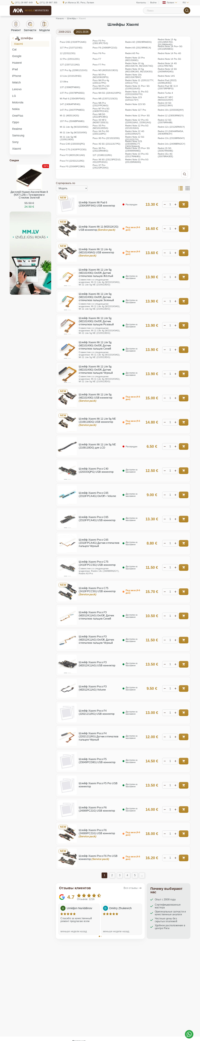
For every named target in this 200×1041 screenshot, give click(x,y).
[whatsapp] (189, 1034)
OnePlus (17, 115)
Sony (15, 142)
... (142, 875)
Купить (183, 204)
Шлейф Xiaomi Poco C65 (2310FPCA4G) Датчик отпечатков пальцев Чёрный (99, 542)
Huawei (17, 62)
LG (14, 95)
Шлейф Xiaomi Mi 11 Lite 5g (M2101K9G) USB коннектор (95, 397)
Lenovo (17, 89)
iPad (15, 69)
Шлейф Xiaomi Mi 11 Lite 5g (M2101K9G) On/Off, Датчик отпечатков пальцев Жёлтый (96, 272)
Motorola (17, 102)
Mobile (37, 10)
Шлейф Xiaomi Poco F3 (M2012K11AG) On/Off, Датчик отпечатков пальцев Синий (96, 615)
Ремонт (16, 30)
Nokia (16, 109)
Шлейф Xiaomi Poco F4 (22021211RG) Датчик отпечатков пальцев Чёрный (98, 736)
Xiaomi (18, 43)
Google (16, 56)
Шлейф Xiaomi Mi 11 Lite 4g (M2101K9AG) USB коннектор (96, 252)
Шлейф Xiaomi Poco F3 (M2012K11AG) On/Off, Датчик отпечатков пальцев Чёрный (96, 639)
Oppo (15, 122)
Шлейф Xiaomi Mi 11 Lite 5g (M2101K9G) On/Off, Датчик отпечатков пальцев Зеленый (96, 297)
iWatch (16, 82)
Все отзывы (131, 888)
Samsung (18, 135)
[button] (99, 936)
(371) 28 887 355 (48, 2)
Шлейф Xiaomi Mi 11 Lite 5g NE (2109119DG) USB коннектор (97, 421)
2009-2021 (65, 31)
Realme (17, 128)
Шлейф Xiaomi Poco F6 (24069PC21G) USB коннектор (97, 833)
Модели (44, 30)
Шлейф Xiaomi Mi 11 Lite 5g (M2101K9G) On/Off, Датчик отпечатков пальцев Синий (95, 345)
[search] (187, 10)
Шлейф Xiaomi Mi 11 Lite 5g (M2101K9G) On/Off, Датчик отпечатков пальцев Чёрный (96, 369)
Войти (153, 2)
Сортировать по (65, 183)
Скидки (14, 160)
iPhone (16, 75)
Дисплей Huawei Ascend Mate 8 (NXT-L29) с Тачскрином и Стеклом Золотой (29, 195)
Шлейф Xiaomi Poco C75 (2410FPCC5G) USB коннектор (97, 591)
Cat (14, 49)
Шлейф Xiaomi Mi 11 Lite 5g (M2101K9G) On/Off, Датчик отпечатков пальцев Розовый (96, 321)
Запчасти (30, 30)
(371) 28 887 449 (24, 2)
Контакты (141, 2)
